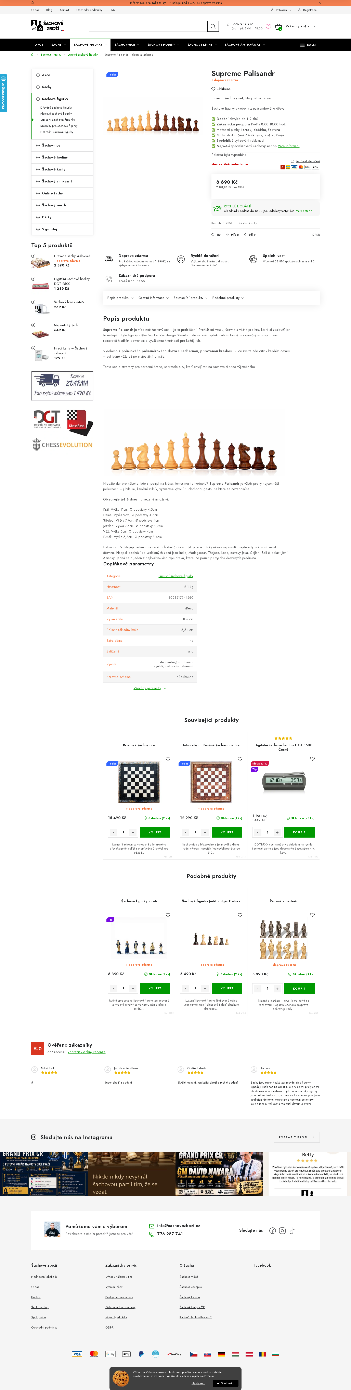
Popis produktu (118, 297)
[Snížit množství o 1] (113, 832)
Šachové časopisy (191, 1287)
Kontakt (64, 10)
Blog (49, 10)
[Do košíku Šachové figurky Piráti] (155, 988)
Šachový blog (40, 1307)
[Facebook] (272, 1230)
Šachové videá (189, 1277)
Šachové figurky (55, 99)
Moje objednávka (116, 1317)
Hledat (213, 26)
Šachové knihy (53, 169)
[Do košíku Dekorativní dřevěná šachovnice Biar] (227, 832)
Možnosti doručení (308, 161)
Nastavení (198, 1383)
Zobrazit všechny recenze (87, 1052)
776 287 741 (243, 24)
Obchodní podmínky (89, 10)
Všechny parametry (147, 688)
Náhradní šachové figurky (56, 132)
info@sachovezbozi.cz (178, 1226)
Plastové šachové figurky (56, 114)
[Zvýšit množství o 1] (132, 832)
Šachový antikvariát (58, 181)
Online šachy (52, 193)
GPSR (316, 235)
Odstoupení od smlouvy (120, 1307)
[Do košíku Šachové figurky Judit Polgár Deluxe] (227, 988)
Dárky (47, 217)
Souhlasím (227, 1383)
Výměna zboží (114, 1287)
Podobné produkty (225, 297)
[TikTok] (292, 1230)
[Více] (308, 45)
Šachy (47, 87)
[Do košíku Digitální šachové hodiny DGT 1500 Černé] (299, 832)
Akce (46, 75)
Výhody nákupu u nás (118, 1277)
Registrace (309, 10)
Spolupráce (38, 1317)
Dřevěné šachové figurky (56, 108)
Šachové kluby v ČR (192, 1307)
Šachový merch (54, 205)
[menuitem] (39, 45)
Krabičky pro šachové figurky (58, 126)
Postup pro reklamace (119, 1297)
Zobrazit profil (294, 1137)
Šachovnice (51, 145)
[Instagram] (282, 1230)
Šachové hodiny (55, 157)
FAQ (113, 10)
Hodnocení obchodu (44, 1277)
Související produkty (188, 297)
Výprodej (49, 229)
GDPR (109, 1327)
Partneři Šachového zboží (196, 1317)
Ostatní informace (152, 297)
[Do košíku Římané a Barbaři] (299, 988)
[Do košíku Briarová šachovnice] (155, 832)
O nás (35, 10)
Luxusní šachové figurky (57, 120)
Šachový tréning (190, 1297)
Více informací (289, 146)
